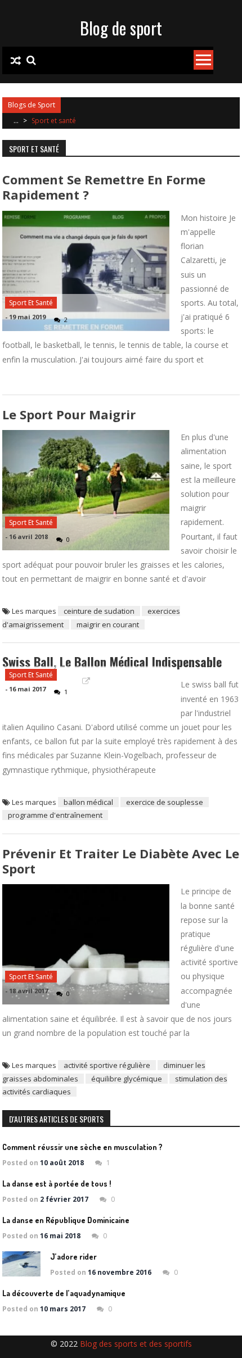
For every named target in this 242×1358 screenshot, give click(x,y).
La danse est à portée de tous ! (56, 1183)
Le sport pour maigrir (69, 414)
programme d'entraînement (55, 815)
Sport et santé (31, 302)
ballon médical (88, 802)
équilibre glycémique (126, 1079)
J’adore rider (73, 1256)
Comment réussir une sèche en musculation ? (82, 1147)
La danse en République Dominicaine (65, 1220)
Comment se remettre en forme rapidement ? (103, 187)
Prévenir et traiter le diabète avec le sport (120, 861)
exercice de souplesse (164, 802)
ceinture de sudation (99, 611)
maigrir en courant (108, 624)
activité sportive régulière (107, 1065)
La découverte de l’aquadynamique (64, 1293)
